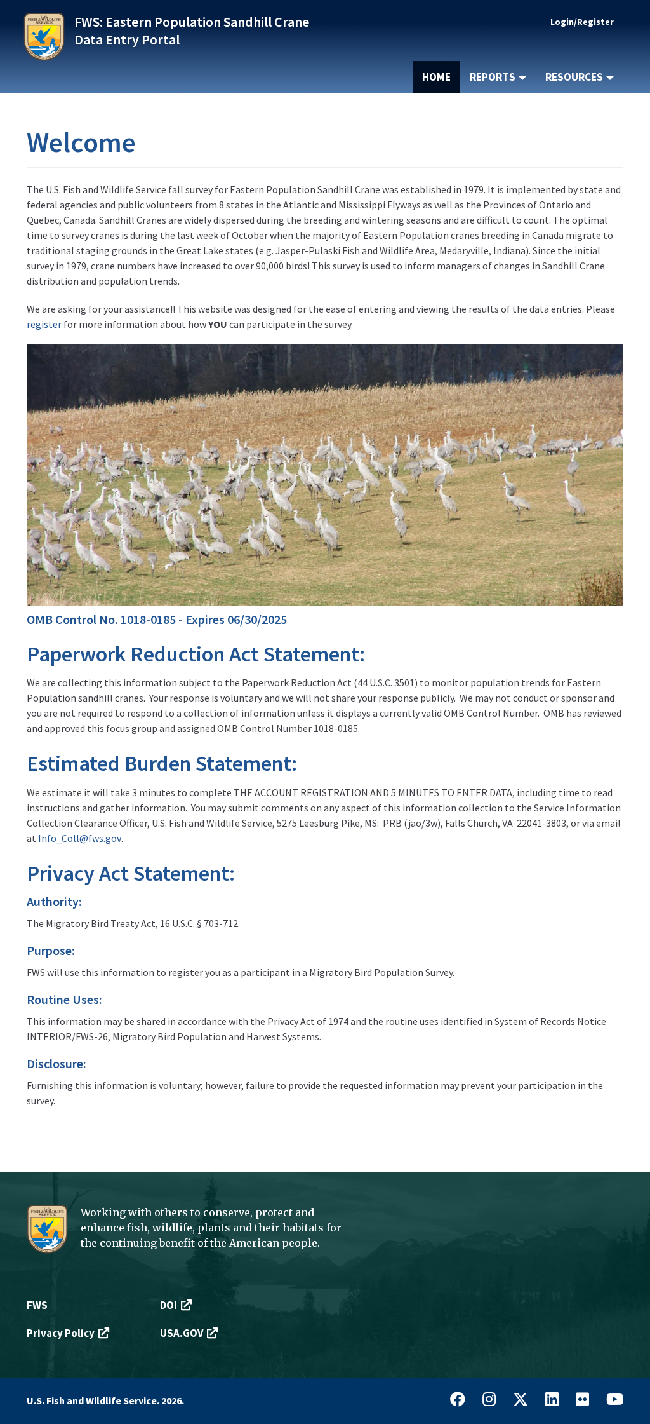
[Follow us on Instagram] (489, 1400)
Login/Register (582, 21)
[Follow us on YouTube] (614, 1400)
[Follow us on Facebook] (457, 1400)
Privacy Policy (61, 1333)
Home (436, 77)
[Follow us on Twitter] (520, 1400)
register (44, 324)
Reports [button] (493, 77)
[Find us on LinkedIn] (552, 1400)
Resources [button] (575, 77)
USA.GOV (181, 1333)
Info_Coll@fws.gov (79, 838)
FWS (37, 1305)
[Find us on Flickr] (582, 1400)
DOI (168, 1305)
